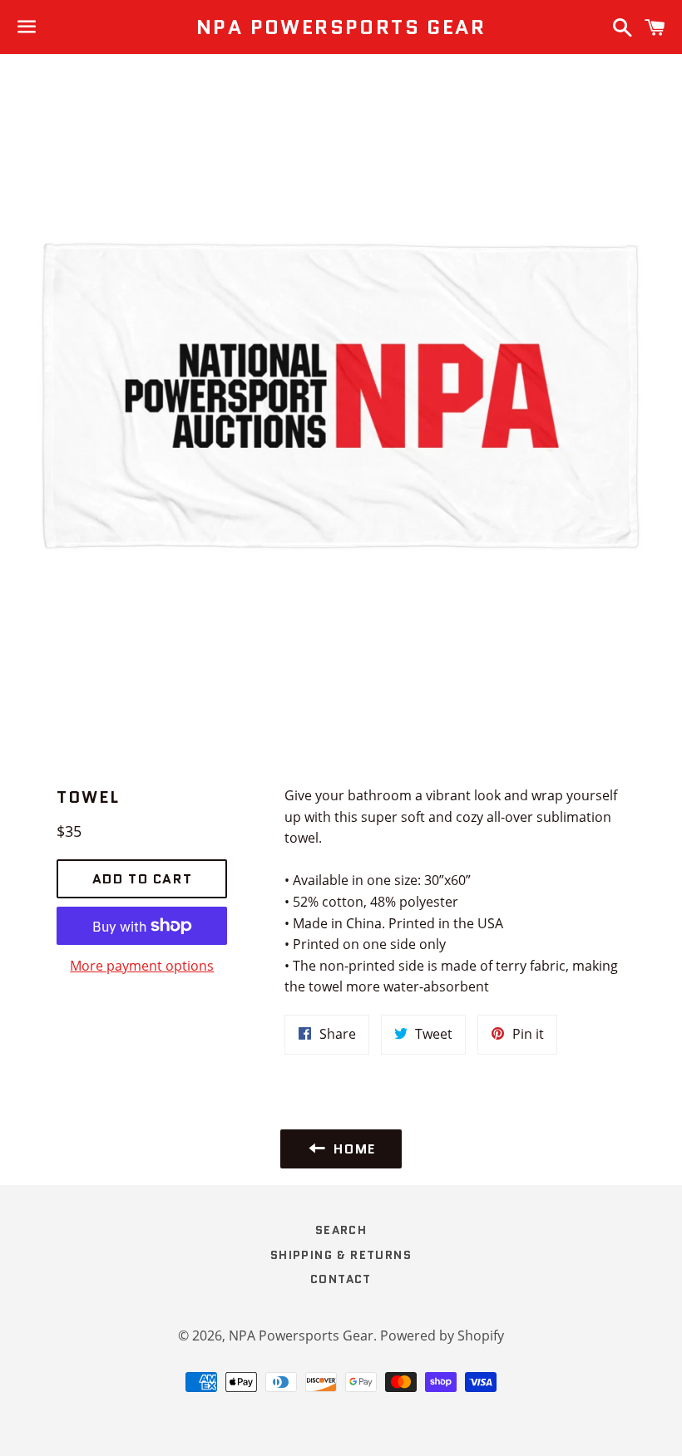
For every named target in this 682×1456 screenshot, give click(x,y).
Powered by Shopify (442, 1335)
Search (341, 1230)
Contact (341, 1279)
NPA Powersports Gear (341, 27)
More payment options (142, 966)
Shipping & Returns (341, 1255)
